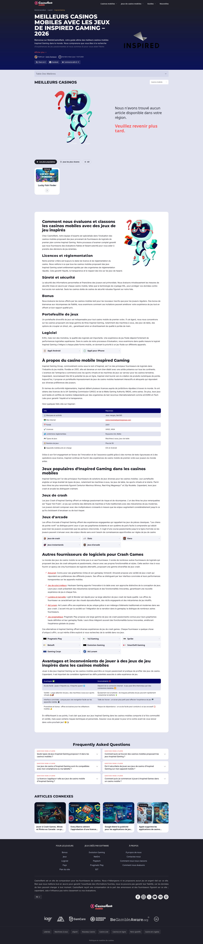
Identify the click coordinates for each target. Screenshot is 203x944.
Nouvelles (164, 3)
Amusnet (52, 573)
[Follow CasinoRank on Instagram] (143, 897)
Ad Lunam (52, 605)
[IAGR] (48, 919)
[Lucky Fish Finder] (47, 181)
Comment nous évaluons (134, 865)
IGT (96, 869)
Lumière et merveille (57, 597)
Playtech (97, 861)
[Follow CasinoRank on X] (149, 897)
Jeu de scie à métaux (57, 585)
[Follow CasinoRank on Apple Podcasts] (166, 897)
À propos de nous (134, 852)
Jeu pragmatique (55, 617)
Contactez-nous (134, 856)
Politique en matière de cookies (101, 940)
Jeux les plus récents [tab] (71, 162)
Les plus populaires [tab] (47, 162)
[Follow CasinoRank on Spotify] (160, 897)
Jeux (65, 856)
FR (37, 897)
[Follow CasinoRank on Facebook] (137, 897)
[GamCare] (77, 919)
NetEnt (97, 856)
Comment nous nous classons (133, 861)
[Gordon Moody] (98, 919)
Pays (65, 865)
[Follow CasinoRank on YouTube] (154, 897)
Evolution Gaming (97, 852)
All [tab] (88, 162)
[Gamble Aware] (129, 919)
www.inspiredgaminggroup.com (118, 420)
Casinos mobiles (108, 3)
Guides (150, 3)
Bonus (65, 852)
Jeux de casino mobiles (131, 3)
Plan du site (64, 869)
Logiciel (64, 861)
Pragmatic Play (97, 865)
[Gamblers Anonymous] (60, 919)
